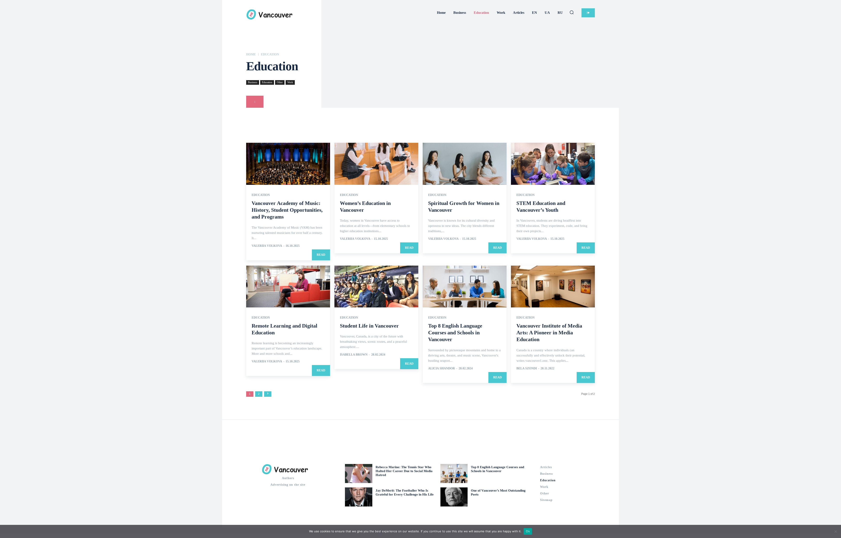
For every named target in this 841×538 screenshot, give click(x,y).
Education (267, 82)
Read (321, 254)
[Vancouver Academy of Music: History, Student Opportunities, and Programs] (288, 164)
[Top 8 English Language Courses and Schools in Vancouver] (465, 287)
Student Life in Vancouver (369, 326)
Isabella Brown (353, 354)
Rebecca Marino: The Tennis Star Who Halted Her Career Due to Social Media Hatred (404, 471)
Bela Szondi (526, 368)
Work (290, 82)
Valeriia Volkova (267, 245)
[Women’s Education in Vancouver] (376, 164)
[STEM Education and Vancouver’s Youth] (553, 164)
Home (251, 54)
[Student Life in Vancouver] (376, 287)
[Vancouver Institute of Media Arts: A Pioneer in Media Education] (553, 287)
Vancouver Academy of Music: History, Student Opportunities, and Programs (287, 210)
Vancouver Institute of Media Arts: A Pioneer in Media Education (549, 332)
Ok (528, 531)
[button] (571, 12)
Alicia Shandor (441, 368)
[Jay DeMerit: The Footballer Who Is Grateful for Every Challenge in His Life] (358, 496)
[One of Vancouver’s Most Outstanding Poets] (454, 496)
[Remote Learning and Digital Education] (288, 287)
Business (252, 82)
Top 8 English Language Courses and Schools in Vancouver (455, 332)
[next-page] (267, 394)
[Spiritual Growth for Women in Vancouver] (465, 164)
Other (280, 82)
